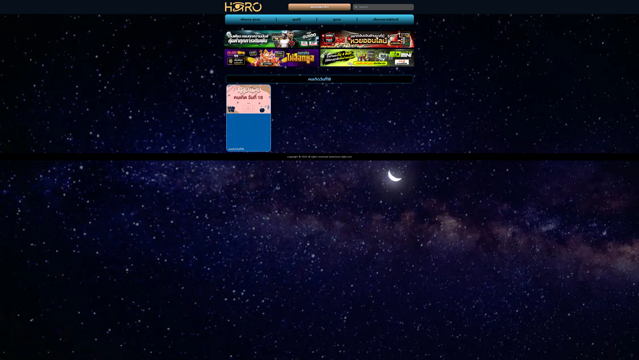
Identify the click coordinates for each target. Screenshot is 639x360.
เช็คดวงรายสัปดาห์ (385, 19)
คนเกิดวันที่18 (236, 149)
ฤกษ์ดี (297, 19)
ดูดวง (337, 19)
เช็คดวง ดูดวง (250, 19)
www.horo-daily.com (340, 156)
